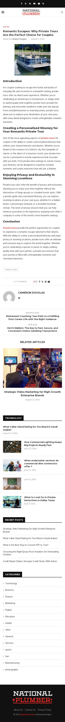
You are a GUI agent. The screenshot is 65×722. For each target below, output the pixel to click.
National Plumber (27, 714)
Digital (8, 610)
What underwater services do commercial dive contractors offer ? (41, 463)
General (9, 636)
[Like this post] (36, 281)
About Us (18, 709)
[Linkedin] (30, 3)
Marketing (10, 603)
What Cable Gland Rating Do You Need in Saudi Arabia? (30, 428)
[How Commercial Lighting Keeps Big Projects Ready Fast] (12, 447)
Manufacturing (12, 663)
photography (11, 669)
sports (8, 649)
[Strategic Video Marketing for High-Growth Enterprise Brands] (32, 368)
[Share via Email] (49, 281)
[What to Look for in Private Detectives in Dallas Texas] (12, 502)
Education (10, 616)
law (7, 656)
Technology (11, 583)
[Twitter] (26, 3)
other (8, 629)
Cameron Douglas (18, 39)
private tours (11, 270)
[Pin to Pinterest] (46, 281)
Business (9, 590)
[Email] (39, 3)
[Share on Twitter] (42, 281)
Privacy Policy (44, 709)
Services (9, 643)
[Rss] (43, 3)
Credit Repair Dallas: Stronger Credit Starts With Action (30, 561)
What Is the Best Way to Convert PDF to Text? (26, 545)
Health (8, 623)
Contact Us (30, 709)
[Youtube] (34, 3)
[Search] (61, 12)
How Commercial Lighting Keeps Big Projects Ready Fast (43, 444)
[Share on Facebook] (39, 281)
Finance (9, 596)
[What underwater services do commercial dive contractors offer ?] (12, 465)
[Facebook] (21, 3)
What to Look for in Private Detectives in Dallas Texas (40, 499)
